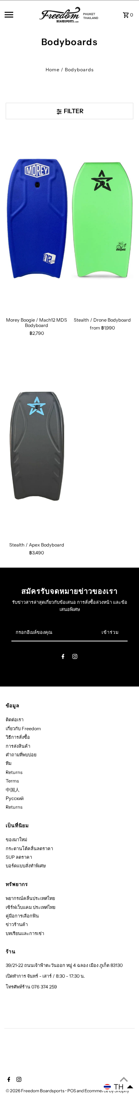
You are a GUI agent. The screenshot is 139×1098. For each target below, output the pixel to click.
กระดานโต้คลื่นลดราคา (29, 848)
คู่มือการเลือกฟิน (22, 916)
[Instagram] (74, 657)
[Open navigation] (20, 15)
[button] (118, 1087)
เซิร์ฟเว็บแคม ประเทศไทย (30, 907)
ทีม (8, 763)
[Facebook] (63, 657)
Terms (12, 781)
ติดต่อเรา (15, 719)
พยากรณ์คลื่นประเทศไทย (30, 898)
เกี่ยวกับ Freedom (23, 728)
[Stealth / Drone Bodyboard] (102, 220)
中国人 (13, 790)
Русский (15, 798)
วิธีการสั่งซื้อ (18, 737)
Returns (14, 772)
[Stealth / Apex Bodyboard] (37, 445)
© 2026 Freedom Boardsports (35, 1090)
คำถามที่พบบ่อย (21, 754)
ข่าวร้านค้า (17, 924)
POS (71, 1090)
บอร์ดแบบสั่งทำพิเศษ (26, 865)
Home (53, 69)
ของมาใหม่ (16, 839)
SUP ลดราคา (19, 857)
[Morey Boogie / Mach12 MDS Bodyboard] (37, 220)
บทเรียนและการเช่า (25, 933)
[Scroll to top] (124, 1079)
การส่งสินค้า (18, 746)
